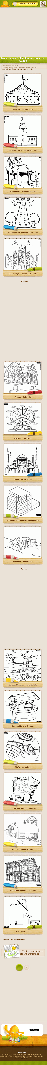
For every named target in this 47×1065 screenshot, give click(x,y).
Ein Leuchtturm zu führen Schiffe (23, 685)
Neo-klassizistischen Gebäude (23, 890)
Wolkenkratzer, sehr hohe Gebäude (23, 233)
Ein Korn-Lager (22, 932)
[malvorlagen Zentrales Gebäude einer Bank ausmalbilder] (22, 804)
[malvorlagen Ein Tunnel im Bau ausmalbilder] (22, 763)
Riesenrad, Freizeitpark (23, 438)
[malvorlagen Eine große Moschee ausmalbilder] (22, 475)
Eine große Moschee (23, 479)
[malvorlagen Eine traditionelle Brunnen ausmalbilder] (22, 722)
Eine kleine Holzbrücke (23, 562)
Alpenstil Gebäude (23, 397)
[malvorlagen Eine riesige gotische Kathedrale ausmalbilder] (22, 269)
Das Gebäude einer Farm (22, 849)
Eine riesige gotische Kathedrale (23, 274)
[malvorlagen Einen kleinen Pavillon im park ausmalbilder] (22, 187)
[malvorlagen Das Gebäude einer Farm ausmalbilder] (22, 845)
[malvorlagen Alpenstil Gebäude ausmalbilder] (22, 393)
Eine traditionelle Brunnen (23, 726)
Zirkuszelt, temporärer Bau (23, 109)
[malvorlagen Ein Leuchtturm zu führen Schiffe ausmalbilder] (22, 681)
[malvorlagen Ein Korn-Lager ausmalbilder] (22, 927)
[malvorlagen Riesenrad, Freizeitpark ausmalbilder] (22, 434)
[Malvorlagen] (5, 3)
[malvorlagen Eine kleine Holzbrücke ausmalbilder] (22, 557)
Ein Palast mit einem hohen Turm (23, 150)
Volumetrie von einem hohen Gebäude (22, 520)
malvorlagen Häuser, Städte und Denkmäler (25, 952)
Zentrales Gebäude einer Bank (23, 808)
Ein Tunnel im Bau (23, 767)
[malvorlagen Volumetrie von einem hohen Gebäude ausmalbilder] (22, 516)
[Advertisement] (23, 31)
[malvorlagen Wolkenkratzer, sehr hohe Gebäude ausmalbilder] (22, 228)
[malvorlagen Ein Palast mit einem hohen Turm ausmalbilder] (22, 146)
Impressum (22, 1053)
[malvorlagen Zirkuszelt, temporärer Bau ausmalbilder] (22, 105)
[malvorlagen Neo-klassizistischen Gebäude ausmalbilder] (22, 886)
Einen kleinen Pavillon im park (23, 191)
